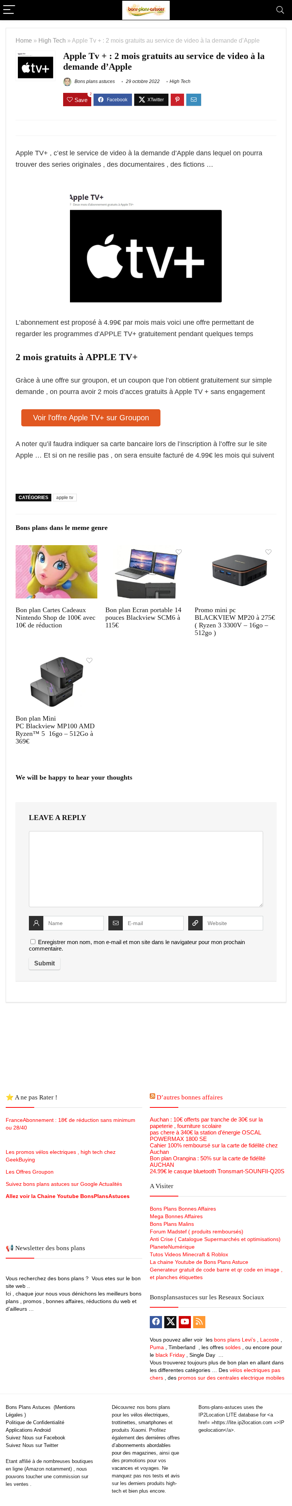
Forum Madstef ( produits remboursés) (196, 1231)
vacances (122, 1468)
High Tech (52, 40)
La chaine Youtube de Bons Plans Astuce (199, 1262)
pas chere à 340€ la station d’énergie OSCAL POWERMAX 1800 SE (205, 1135)
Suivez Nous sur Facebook (35, 1438)
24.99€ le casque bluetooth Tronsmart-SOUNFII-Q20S (217, 1171)
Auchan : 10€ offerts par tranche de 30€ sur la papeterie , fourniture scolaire (206, 1122)
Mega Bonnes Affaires (176, 1216)
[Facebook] (156, 1322)
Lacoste (269, 1340)
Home (24, 40)
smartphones (152, 1422)
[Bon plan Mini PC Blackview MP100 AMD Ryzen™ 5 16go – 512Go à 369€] (56, 659)
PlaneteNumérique (172, 1247)
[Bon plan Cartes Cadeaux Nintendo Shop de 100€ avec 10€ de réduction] (56, 550)
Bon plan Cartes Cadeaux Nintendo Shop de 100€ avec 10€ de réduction (55, 617)
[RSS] (199, 1322)
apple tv (64, 497)
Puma (157, 1347)
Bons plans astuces (94, 81)
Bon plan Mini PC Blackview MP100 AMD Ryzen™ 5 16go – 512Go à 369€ (55, 730)
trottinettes (123, 1422)
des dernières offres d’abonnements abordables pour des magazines (146, 1445)
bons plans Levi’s (235, 1340)
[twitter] (170, 1322)
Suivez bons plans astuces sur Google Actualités (64, 1184)
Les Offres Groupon (30, 1172)
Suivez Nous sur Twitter (32, 1445)
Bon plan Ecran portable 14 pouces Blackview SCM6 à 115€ (143, 617)
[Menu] (9, 10)
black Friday (170, 1355)
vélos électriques (149, 1415)
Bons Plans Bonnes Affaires (183, 1209)
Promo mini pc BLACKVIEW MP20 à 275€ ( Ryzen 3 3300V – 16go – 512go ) (235, 621)
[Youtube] (185, 1322)
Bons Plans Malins (172, 1224)
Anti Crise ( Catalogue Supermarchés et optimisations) (215, 1239)
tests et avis (166, 1476)
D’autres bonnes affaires (190, 1097)
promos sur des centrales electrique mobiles (231, 1378)
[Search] (280, 10)
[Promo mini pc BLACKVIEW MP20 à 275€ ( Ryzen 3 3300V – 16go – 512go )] (235, 550)
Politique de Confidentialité (35, 1422)
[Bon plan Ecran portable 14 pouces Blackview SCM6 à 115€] (146, 550)
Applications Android (28, 1430)
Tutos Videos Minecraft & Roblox (189, 1254)
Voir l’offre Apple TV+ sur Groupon (91, 417)
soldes (233, 1347)
